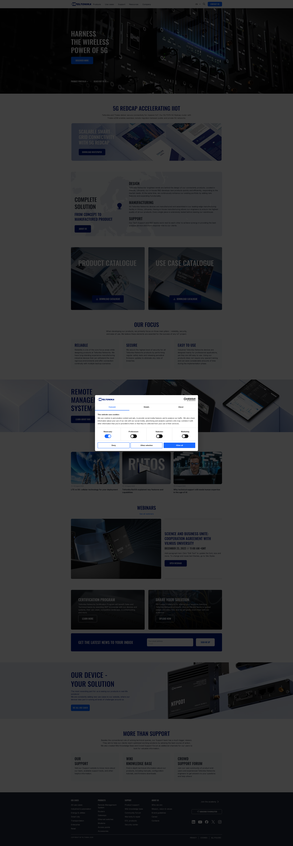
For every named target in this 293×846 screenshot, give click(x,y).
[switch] (133, 436)
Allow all (179, 445)
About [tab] (180, 407)
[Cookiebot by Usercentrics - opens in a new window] (185, 399)
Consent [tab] (112, 407)
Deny (114, 445)
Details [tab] (146, 407)
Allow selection (146, 445)
